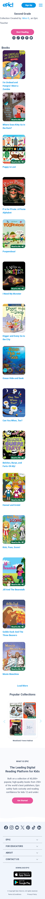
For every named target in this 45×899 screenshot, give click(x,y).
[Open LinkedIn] (39, 827)
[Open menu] (41, 5)
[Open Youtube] (17, 827)
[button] (22, 719)
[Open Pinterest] (28, 827)
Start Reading (22, 32)
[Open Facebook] (6, 827)
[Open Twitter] (22, 827)
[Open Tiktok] (34, 827)
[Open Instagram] (11, 827)
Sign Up (28, 5)
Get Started (22, 800)
